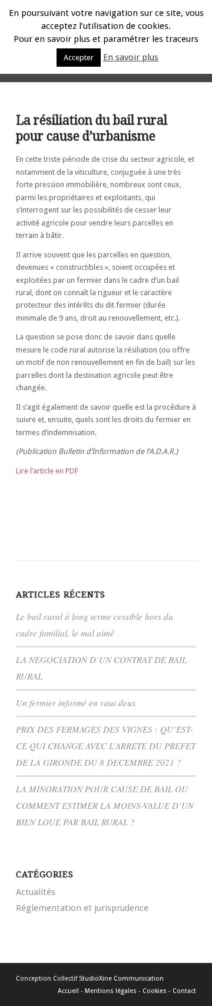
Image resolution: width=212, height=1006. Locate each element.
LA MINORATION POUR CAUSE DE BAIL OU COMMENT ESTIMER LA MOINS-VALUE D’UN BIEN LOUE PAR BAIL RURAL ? (105, 805)
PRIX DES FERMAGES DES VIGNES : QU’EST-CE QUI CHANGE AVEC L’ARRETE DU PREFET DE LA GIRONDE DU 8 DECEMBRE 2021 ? (106, 745)
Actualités (35, 892)
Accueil (68, 991)
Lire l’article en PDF (47, 470)
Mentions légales (111, 991)
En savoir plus (130, 57)
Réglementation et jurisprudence (82, 908)
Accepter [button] (79, 57)
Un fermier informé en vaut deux (76, 702)
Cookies (155, 991)
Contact (184, 991)
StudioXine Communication (121, 978)
